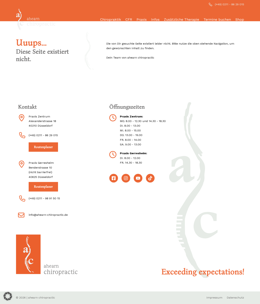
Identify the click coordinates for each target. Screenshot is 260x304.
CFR (128, 19)
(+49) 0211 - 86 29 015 (229, 4)
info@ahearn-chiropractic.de (48, 214)
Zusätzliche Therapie (181, 19)
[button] (8, 296)
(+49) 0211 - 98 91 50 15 (44, 198)
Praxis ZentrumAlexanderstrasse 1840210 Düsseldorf (42, 121)
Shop (239, 19)
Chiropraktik (110, 19)
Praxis (142, 19)
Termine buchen (217, 19)
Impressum (214, 297)
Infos (155, 19)
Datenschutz (235, 297)
